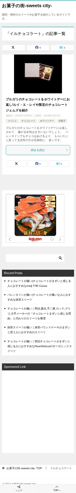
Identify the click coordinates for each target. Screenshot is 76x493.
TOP (24, 468)
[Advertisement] (38, 411)
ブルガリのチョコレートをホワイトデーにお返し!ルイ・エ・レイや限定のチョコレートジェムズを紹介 (38, 105)
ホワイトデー (47, 121)
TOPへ (56, 490)
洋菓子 (61, 121)
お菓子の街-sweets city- (27, 5)
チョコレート (28, 121)
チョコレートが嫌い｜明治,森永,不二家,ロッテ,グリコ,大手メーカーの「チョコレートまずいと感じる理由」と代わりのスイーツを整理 (39, 313)
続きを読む (38, 150)
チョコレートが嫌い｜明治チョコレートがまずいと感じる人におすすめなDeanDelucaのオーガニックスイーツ (39, 346)
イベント (12, 121)
